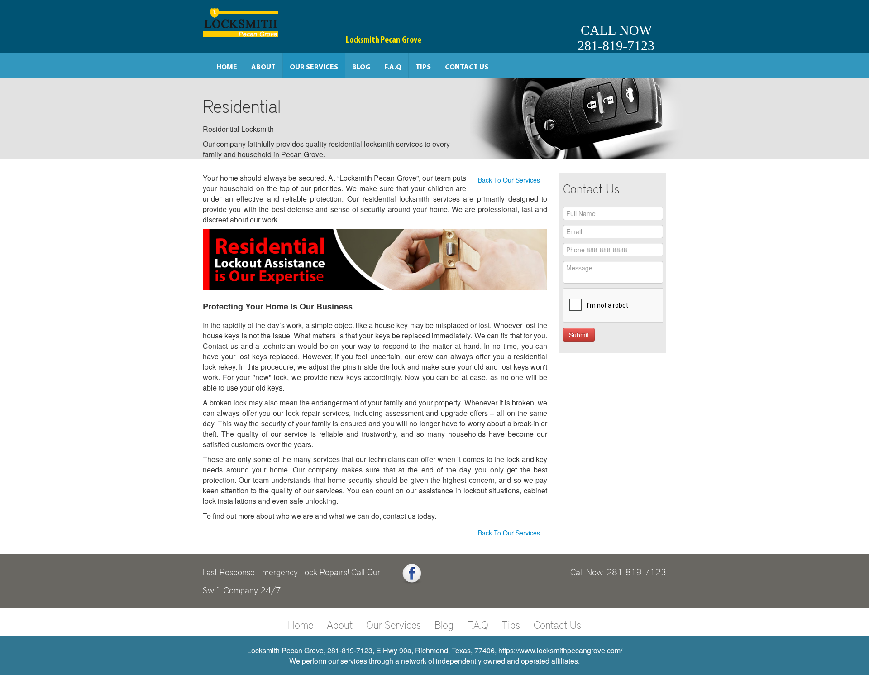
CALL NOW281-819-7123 (616, 38)
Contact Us (466, 67)
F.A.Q (392, 67)
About (263, 67)
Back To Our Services (509, 179)
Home (226, 67)
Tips (423, 67)
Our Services (314, 67)
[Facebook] (412, 574)
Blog (361, 67)
